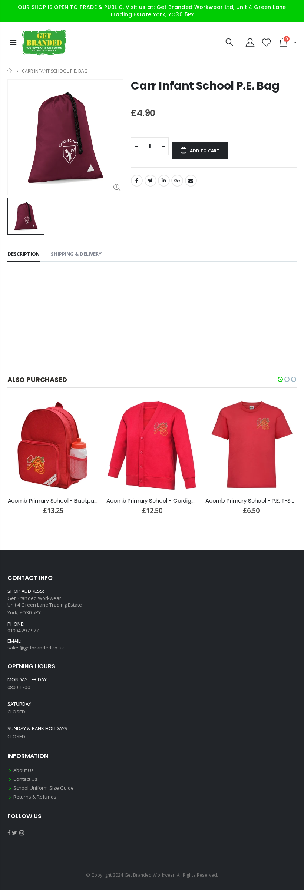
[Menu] (13, 42)
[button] (280, 379)
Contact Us (25, 779)
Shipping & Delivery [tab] (76, 254)
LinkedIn (164, 181)
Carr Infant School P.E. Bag (205, 86)
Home (10, 70)
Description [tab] (23, 254)
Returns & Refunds (34, 796)
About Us (23, 770)
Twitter (150, 181)
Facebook (137, 181)
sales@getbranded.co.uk (35, 647)
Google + (177, 181)
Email (191, 181)
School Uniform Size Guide (43, 788)
